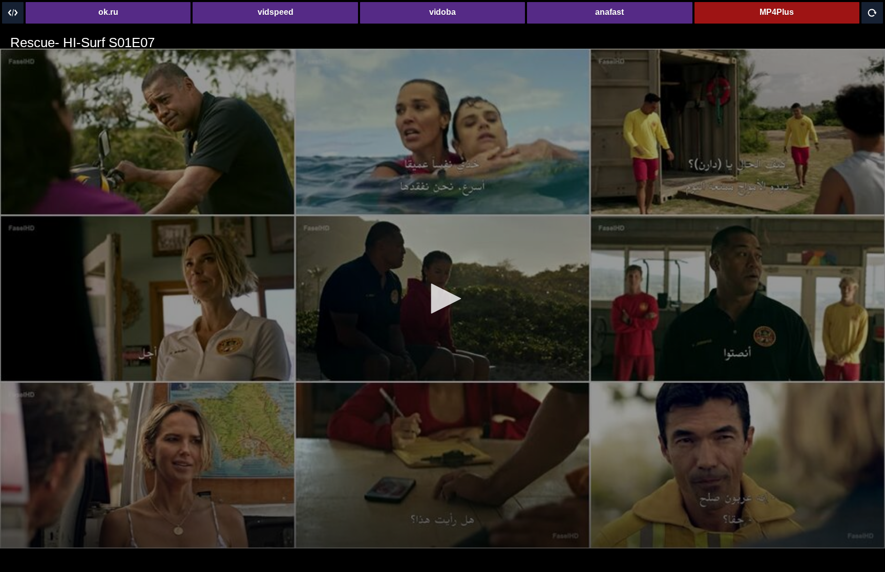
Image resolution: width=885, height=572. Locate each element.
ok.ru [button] (108, 12)
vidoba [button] (442, 12)
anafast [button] (609, 12)
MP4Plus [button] (777, 12)
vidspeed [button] (275, 12)
